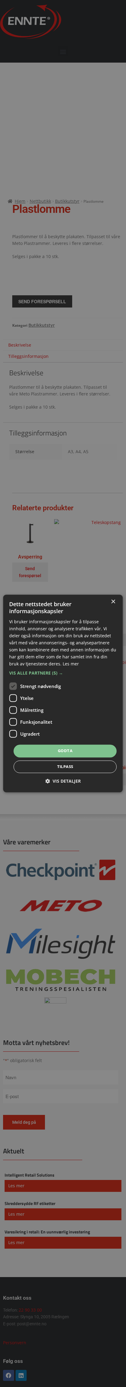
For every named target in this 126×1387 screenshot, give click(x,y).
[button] (63, 673)
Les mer (71, 664)
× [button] (113, 601)
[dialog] (63, 693)
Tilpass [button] (65, 767)
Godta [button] (65, 751)
